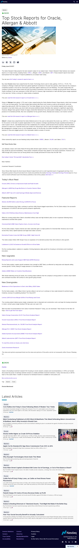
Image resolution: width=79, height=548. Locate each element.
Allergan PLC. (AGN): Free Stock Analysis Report (16, 329)
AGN (39, 73)
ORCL (29, 73)
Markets (4, 10)
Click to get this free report (13, 310)
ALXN (51, 139)
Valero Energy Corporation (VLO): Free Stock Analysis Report (21, 315)
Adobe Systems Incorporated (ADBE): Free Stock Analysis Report (22, 333)
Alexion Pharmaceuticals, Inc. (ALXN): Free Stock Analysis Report (22, 324)
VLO (63, 139)
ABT (51, 73)
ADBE (41, 139)
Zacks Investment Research (10, 347)
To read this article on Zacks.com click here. (15, 343)
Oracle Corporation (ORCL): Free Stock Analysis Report (19, 320)
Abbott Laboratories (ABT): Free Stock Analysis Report (19, 338)
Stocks (13, 381)
